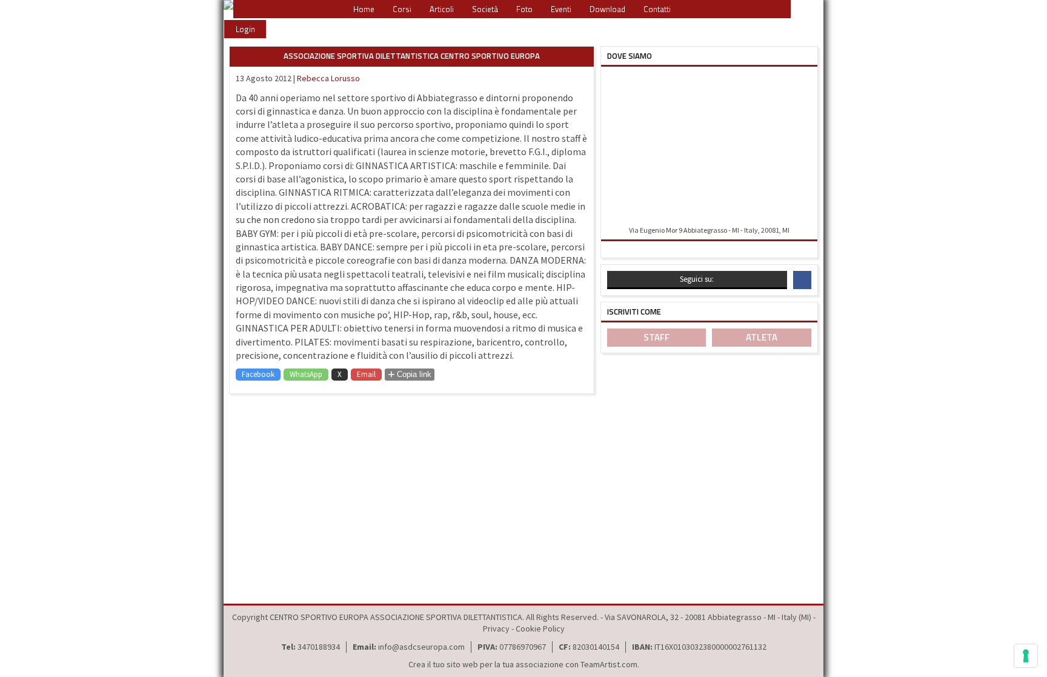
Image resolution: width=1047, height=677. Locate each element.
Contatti (657, 9)
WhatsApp (306, 374)
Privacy (496, 628)
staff (656, 337)
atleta (761, 337)
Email (366, 374)
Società (485, 9)
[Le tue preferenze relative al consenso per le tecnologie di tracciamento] (1025, 655)
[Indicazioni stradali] (709, 147)
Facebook (258, 374)
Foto (524, 9)
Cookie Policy (540, 628)
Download (607, 9)
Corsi (402, 9)
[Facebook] (802, 280)
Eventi (561, 9)
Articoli (442, 9)
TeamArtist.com (608, 664)
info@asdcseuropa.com (421, 646)
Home (363, 9)
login (245, 29)
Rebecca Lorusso (328, 78)
